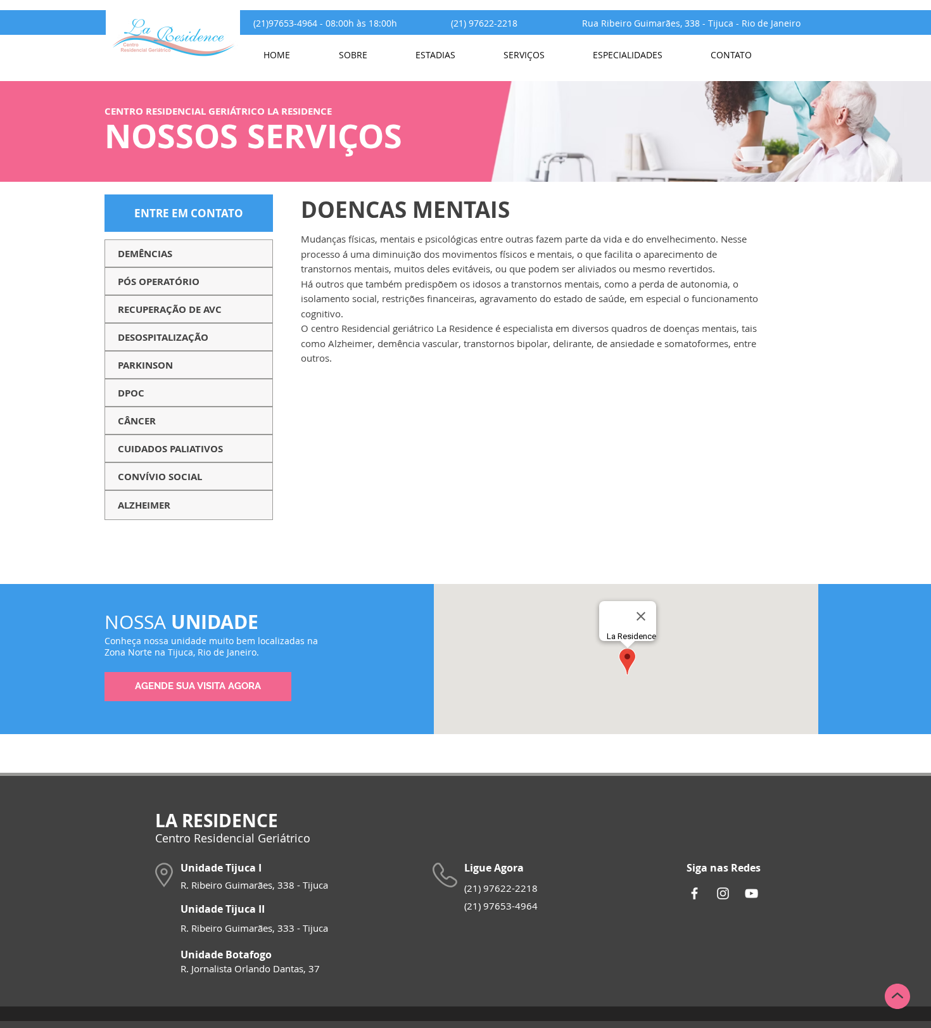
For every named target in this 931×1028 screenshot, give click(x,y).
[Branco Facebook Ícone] (694, 893)
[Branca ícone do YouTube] (751, 893)
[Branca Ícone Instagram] (723, 893)
